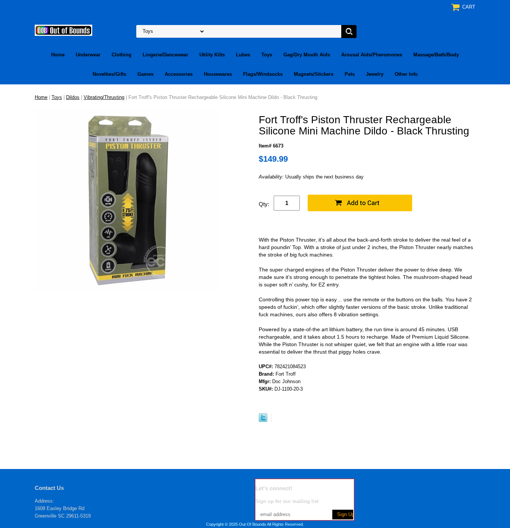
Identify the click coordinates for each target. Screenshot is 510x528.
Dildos (73, 97)
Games (145, 74)
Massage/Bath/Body (436, 55)
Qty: (264, 204)
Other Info (406, 74)
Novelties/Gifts (109, 74)
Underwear (88, 55)
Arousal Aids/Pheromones (371, 55)
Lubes (243, 55)
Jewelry (374, 74)
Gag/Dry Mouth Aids (306, 55)
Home (58, 55)
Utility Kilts (212, 55)
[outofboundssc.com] (63, 29)
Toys (266, 55)
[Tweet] (263, 420)
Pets (350, 74)
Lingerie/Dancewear (165, 55)
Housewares (218, 74)
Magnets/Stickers (313, 74)
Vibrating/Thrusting (104, 97)
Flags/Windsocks (263, 74)
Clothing (121, 55)
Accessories (179, 74)
